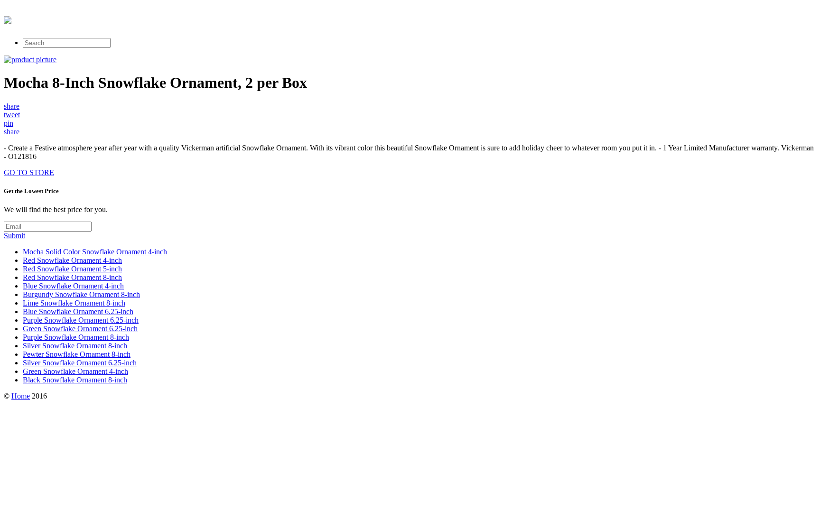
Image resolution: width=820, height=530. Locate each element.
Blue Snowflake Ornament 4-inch (73, 286)
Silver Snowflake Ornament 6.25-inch (80, 363)
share (11, 106)
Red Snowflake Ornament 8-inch (72, 277)
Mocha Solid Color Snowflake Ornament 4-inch (95, 252)
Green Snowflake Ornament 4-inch (75, 371)
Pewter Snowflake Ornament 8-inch (76, 354)
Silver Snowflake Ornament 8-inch (75, 346)
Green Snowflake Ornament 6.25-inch (80, 329)
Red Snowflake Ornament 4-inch (72, 260)
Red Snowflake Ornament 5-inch (72, 269)
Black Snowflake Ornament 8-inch (75, 380)
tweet (12, 115)
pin (8, 123)
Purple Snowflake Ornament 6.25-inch (81, 320)
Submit (14, 236)
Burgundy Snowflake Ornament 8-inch (81, 294)
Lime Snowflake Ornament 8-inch (74, 303)
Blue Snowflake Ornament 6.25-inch (78, 311)
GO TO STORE (29, 172)
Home (20, 396)
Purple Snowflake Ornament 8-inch (76, 337)
